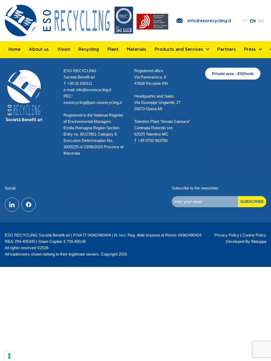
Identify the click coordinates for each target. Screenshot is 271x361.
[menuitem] (245, 20)
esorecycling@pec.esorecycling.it (93, 102)
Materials (136, 49)
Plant (113, 49)
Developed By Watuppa (246, 241)
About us (39, 49)
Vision (63, 49)
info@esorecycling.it (93, 89)
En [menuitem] (253, 20)
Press (250, 49)
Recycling (88, 49)
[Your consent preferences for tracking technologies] (9, 356)
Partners (226, 49)
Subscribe (252, 201)
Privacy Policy (226, 235)
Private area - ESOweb (233, 73)
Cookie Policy (254, 235)
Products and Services (179, 49)
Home (14, 49)
